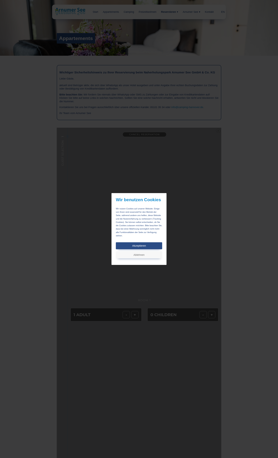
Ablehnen (139, 254)
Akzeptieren (139, 245)
